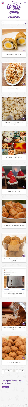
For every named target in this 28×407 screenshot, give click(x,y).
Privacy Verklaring (18, 405)
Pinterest (12, 17)
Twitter (15, 17)
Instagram (18, 17)
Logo (14, 7)
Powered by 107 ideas (24, 405)
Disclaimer (11, 405)
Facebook (9, 17)
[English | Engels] (3, 3)
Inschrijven (5, 387)
